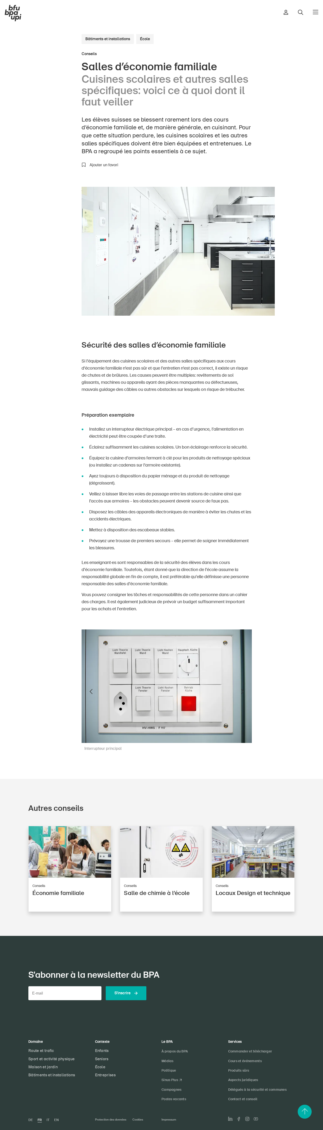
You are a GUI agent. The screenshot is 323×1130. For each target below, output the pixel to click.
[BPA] (13, 13)
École (145, 38)
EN (56, 1120)
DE (30, 1120)
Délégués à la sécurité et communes (257, 1089)
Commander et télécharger (250, 1051)
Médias (168, 1061)
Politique (169, 1070)
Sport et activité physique (51, 1058)
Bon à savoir (55, 189)
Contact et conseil (243, 1099)
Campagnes (172, 1089)
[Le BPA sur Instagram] (247, 1119)
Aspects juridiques (243, 1080)
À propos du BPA (175, 1051)
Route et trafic (41, 1050)
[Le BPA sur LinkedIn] (230, 1119)
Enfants (102, 1050)
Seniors (102, 1058)
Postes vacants (174, 1099)
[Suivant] (242, 691)
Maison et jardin (43, 1067)
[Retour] (91, 691)
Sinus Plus (170, 1080)
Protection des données (110, 1119)
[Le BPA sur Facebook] (239, 1119)
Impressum (169, 1119)
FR (40, 1120)
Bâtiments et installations (107, 38)
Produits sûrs (238, 1070)
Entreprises (105, 1075)
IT (48, 1120)
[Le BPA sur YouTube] (256, 1119)
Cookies (137, 1119)
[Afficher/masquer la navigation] (315, 12)
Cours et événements (245, 1061)
